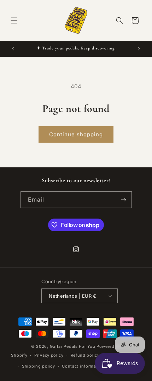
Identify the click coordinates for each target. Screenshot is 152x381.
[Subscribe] (123, 199)
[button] (14, 20)
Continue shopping (76, 134)
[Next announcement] (139, 48)
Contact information (83, 366)
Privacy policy (49, 355)
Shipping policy (38, 366)
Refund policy (85, 355)
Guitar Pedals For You (72, 346)
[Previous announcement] (13, 48)
